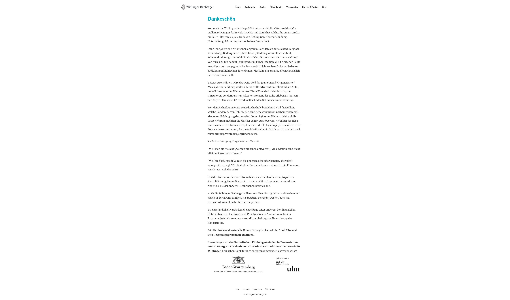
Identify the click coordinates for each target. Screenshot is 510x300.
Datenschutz (270, 289)
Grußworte (250, 7)
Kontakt (246, 289)
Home (238, 7)
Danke (263, 7)
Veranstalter (292, 7)
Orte (324, 7)
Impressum (257, 289)
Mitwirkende (276, 7)
